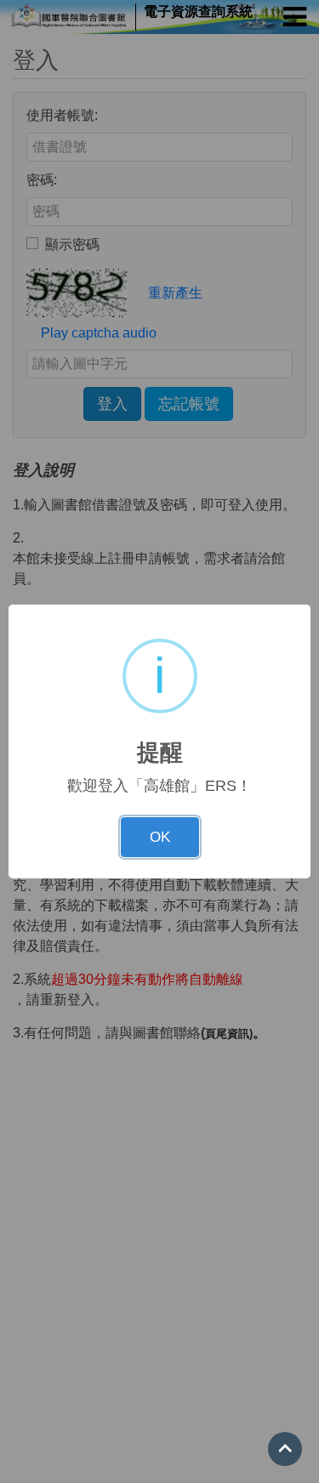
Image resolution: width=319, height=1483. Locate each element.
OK (160, 837)
